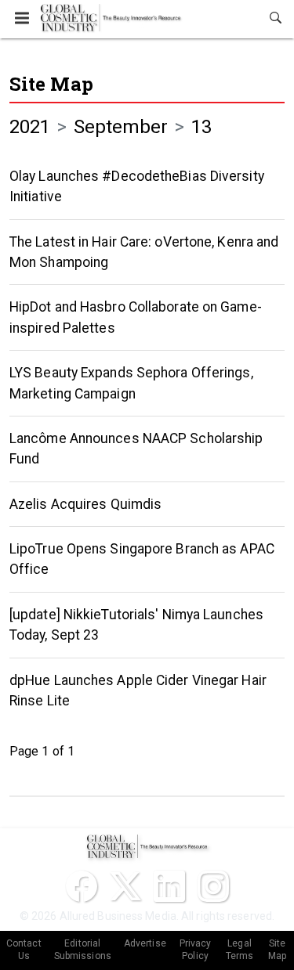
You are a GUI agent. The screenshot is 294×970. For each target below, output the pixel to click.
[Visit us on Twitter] (125, 886)
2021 (29, 127)
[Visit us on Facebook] (81, 886)
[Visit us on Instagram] (213, 886)
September (121, 127)
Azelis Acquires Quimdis (85, 504)
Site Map (51, 83)
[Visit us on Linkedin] (169, 886)
